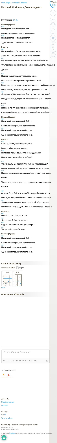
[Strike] (13, 360)
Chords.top (12, 433)
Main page (5, 3)
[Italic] (7, 360)
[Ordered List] (16, 360)
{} (32, 360)
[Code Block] (26, 360)
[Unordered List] (19, 360)
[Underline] (10, 360)
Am (53, 19)
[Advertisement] (22, 13)
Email (3, 415)
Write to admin (6, 418)
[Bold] (3, 360)
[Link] (29, 360)
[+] (35, 360)
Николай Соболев (19, 3)
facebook (4, 405)
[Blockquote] (23, 360)
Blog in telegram (7, 402)
